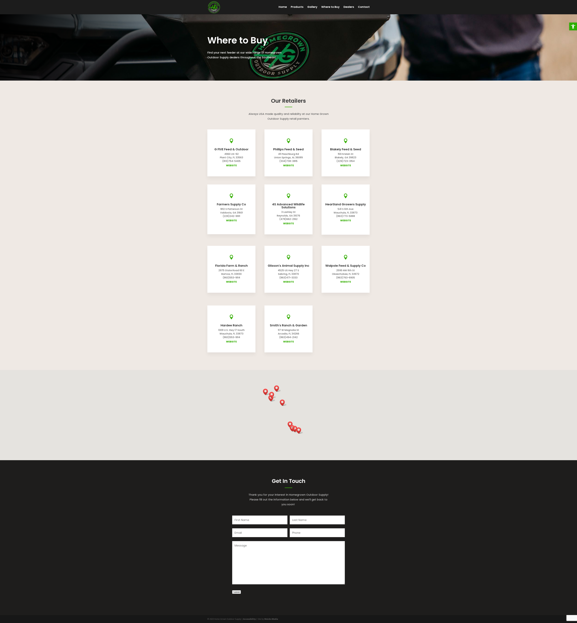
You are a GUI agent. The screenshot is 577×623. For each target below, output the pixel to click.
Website (288, 165)
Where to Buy (330, 7)
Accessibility (249, 619)
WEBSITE (231, 165)
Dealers (348, 7)
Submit (236, 592)
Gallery (312, 7)
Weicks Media (271, 619)
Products (297, 7)
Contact (364, 7)
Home (283, 7)
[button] (573, 26)
